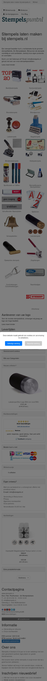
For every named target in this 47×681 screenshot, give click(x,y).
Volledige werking (13, 343)
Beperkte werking (33, 343)
